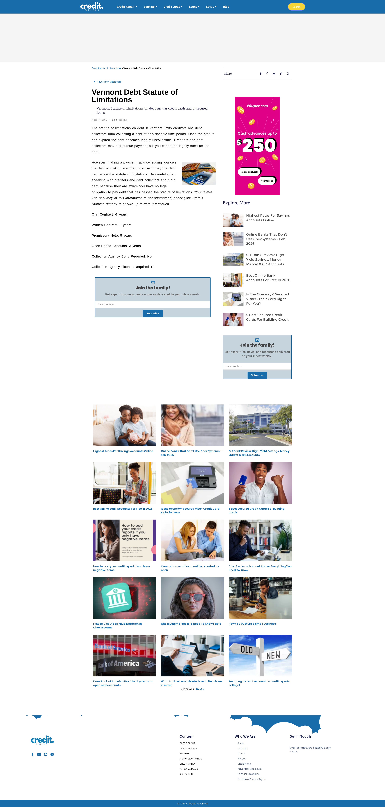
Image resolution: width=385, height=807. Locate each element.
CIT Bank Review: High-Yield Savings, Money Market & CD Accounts (265, 259)
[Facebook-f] (32, 754)
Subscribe (153, 313)
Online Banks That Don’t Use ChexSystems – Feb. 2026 (266, 239)
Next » (200, 689)
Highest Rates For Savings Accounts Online (123, 451)
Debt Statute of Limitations (106, 68)
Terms (241, 753)
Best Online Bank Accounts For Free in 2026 (122, 509)
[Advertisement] (192, 36)
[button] (153, 81)
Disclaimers (244, 763)
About (241, 743)
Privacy (242, 758)
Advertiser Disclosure (109, 81)
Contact (243, 748)
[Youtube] (52, 754)
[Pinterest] (45, 754)
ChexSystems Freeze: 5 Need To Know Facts (191, 624)
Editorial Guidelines (249, 774)
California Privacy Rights (252, 779)
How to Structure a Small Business (252, 624)
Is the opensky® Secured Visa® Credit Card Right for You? (267, 299)
